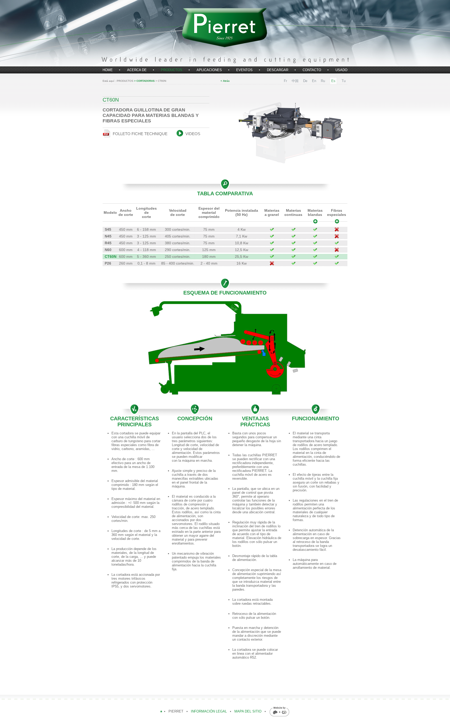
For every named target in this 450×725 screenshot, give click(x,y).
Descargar (277, 70)
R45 (108, 243)
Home (108, 70)
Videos (192, 134)
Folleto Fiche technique (139, 134)
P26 (108, 263)
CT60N (110, 256)
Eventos (244, 70)
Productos (171, 70)
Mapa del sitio (247, 711)
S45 (108, 229)
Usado (341, 70)
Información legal (209, 711)
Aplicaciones (209, 70)
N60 (108, 250)
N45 (108, 236)
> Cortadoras (144, 80)
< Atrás (225, 80)
